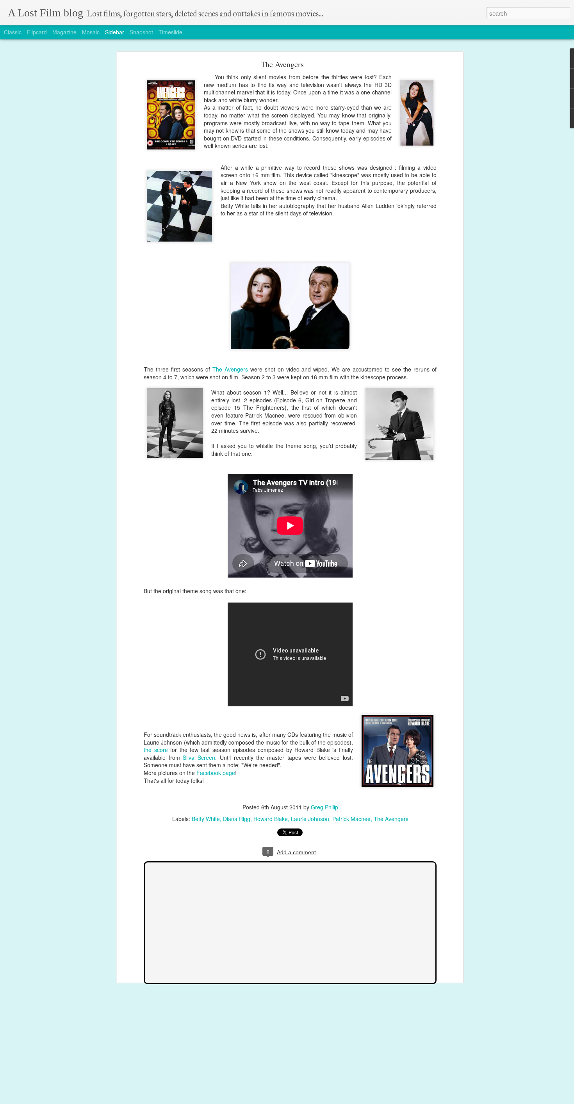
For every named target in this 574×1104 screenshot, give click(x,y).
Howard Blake (270, 819)
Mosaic (91, 32)
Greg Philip (324, 807)
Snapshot (141, 32)
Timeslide (170, 32)
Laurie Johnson (310, 819)
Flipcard (37, 32)
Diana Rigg (236, 819)
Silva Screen (199, 757)
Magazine (64, 32)
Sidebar (114, 32)
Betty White (206, 819)
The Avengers (282, 64)
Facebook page (215, 773)
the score (156, 750)
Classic (12, 32)
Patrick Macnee (351, 819)
